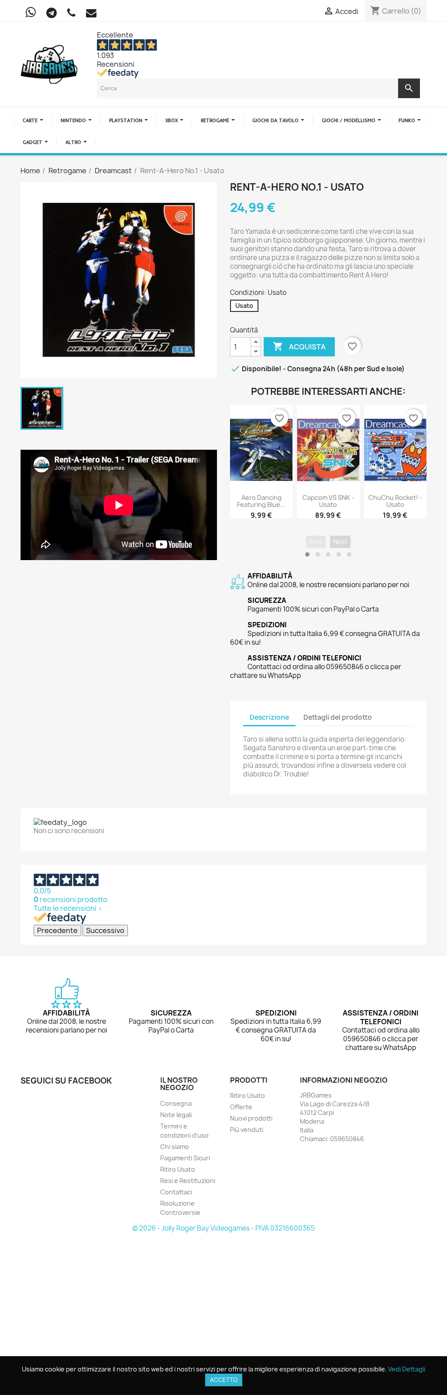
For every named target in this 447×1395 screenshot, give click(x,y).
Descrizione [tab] (269, 717)
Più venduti (246, 1129)
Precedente (57, 930)
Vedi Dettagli (406, 1369)
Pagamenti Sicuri (185, 1158)
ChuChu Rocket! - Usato (395, 501)
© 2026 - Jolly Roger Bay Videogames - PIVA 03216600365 (223, 1228)
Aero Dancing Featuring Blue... (261, 501)
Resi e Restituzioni (187, 1180)
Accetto (223, 1380)
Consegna (176, 1103)
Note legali (176, 1115)
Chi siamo (174, 1146)
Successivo (105, 930)
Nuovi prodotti (251, 1118)
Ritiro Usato (177, 1169)
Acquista (299, 346)
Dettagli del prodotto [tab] (337, 717)
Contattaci (176, 1192)
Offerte (241, 1107)
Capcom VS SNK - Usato (328, 501)
